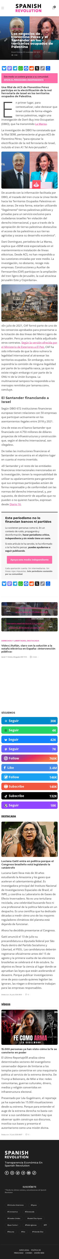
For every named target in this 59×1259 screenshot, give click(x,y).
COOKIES (28, 1253)
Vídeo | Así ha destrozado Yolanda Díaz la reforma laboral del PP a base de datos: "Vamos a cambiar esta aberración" (32, 612)
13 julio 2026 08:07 (16, 1135)
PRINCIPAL (20, 603)
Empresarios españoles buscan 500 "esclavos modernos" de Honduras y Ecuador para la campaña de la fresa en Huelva (25, 627)
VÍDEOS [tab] (5, 1004)
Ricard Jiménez (17, 52)
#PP (45, 1225)
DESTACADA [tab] (8, 816)
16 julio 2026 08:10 (16, 995)
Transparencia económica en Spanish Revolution (24, 1164)
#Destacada (29, 1212)
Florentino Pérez (38, 87)
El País (40, 347)
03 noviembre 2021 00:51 (31, 52)
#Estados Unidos (13, 1218)
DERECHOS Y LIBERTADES (13, 641)
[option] (29, 909)
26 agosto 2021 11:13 (20, 657)
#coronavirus (12, 1212)
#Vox (23, 1232)
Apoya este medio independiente (29, 559)
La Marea (41, 124)
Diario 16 (15, 504)
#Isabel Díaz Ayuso (34, 1218)
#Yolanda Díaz (37, 1232)
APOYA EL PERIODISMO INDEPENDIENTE (24, 79)
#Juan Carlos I (12, 1225)
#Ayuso (34, 1205)
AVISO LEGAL (24, 1250)
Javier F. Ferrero (7, 657)
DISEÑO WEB (39, 1253)
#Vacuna (10, 1232)
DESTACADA (16, 29)
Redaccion (5, 995)
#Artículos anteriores (15, 1205)
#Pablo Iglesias (31, 1225)
